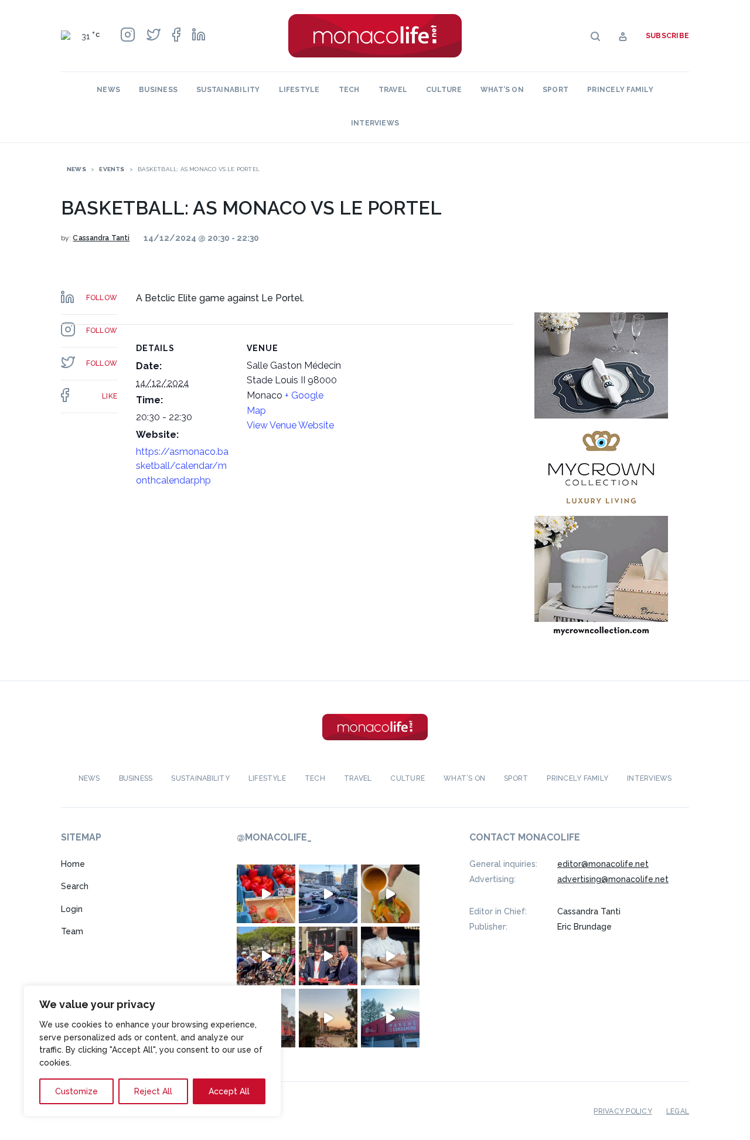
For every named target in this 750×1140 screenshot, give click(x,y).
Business (158, 90)
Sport (555, 90)
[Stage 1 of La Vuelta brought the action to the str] (328, 956)
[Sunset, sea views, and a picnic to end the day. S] (328, 1018)
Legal (677, 1111)
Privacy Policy (623, 1111)
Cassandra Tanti (101, 238)
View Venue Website (290, 425)
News (108, 90)
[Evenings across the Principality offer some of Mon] (328, 894)
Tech (349, 90)
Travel (393, 90)
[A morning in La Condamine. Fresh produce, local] (266, 894)
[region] (152, 1051)
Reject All (153, 1091)
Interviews (375, 123)
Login (72, 909)
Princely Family (620, 90)
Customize (76, 1091)
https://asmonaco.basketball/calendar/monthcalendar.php (182, 466)
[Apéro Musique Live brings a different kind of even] (390, 1018)
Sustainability (228, 90)
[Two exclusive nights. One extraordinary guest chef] (390, 956)
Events (111, 169)
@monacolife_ (274, 837)
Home (73, 864)
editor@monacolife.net (603, 864)
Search (74, 886)
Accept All (229, 1091)
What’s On (502, 90)
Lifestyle (299, 90)
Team (72, 931)
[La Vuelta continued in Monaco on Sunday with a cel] (266, 956)
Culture (444, 90)
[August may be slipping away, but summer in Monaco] (390, 894)
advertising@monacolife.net (613, 879)
